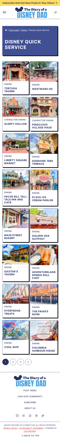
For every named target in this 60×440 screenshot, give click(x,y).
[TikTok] (43, 415)
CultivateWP (30, 431)
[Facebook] (30, 415)
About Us (30, 408)
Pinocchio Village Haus (42, 126)
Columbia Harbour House (43, 349)
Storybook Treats (12, 312)
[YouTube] (23, 415)
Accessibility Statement (31, 428)
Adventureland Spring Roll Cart (44, 275)
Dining (24, 30)
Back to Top (31, 435)
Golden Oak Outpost (41, 237)
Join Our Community (30, 396)
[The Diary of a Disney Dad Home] (31, 12)
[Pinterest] (36, 415)
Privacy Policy (10, 428)
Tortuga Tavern (10, 90)
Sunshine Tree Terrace (42, 162)
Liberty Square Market (15, 162)
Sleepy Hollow (15, 123)
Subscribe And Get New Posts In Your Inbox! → (30, 2)
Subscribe (30, 402)
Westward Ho (42, 89)
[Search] (55, 12)
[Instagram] (17, 415)
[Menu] (4, 12)
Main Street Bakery (13, 237)
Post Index (14, 30)
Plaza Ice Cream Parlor (42, 199)
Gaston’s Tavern (11, 273)
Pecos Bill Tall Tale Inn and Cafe (15, 199)
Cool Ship (11, 347)
